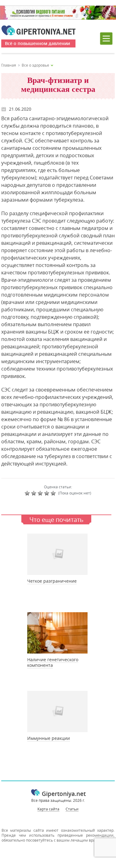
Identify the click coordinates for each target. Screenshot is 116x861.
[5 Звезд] (54, 493)
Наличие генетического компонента (52, 662)
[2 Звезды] (34, 493)
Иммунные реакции (48, 738)
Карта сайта (48, 808)
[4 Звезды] (47, 493)
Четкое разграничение (52, 581)
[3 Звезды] (41, 493)
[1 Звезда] (28, 493)
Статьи (72, 808)
